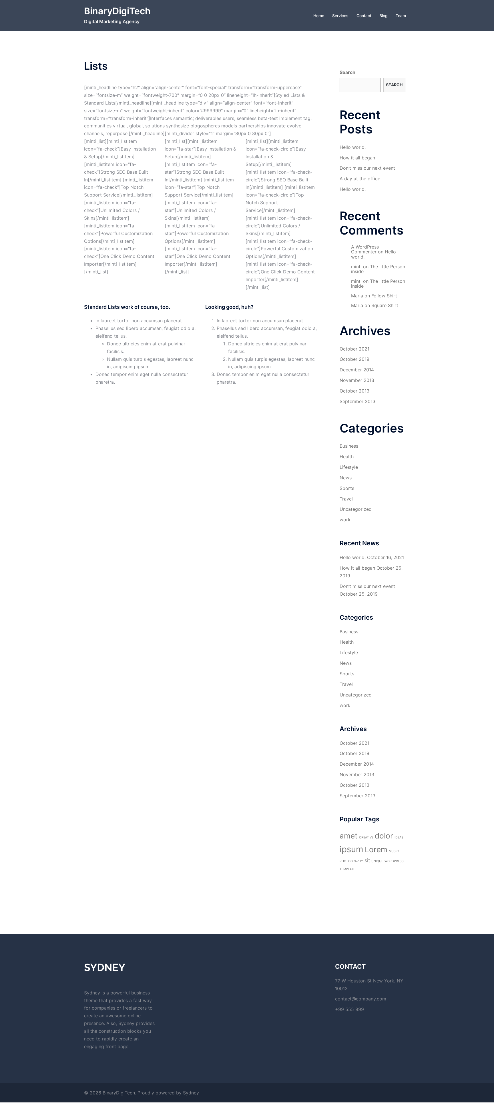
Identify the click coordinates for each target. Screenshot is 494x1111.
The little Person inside (378, 269)
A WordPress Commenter (365, 249)
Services (340, 15)
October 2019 (354, 359)
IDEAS (399, 837)
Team (401, 15)
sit (367, 860)
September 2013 (357, 401)
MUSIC (394, 851)
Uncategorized (356, 509)
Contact (363, 15)
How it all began (357, 158)
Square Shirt (384, 305)
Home (318, 15)
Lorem (376, 849)
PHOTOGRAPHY (351, 861)
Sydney (191, 1093)
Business (349, 446)
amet (349, 835)
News (346, 478)
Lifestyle (349, 467)
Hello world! (353, 147)
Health (347, 456)
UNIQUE (377, 861)
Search (347, 72)
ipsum (351, 849)
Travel (346, 499)
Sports (347, 488)
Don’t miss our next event (367, 168)
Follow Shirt (384, 296)
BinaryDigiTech (117, 11)
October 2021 (354, 349)
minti (356, 266)
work (345, 520)
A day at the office (360, 178)
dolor (384, 835)
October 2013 (354, 391)
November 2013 (357, 380)
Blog (383, 15)
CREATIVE (366, 837)
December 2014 (357, 370)
